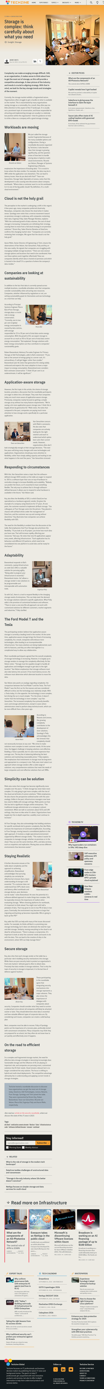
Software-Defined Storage (17, 1127)
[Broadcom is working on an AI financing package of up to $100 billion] (88, 1219)
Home (34, 3)
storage (29, 1127)
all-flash (7, 1124)
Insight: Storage (15, 42)
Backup (32, 1124)
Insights (65, 3)
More (77, 3)
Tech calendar (49, 1273)
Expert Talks (15, 1273)
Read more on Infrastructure (39, 1202)
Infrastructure (16, 16)
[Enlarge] (23, 136)
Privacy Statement (87, 1381)
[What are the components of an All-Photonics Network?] (16, 1219)
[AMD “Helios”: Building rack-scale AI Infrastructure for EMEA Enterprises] (10, 1308)
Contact (83, 1376)
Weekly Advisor (31, 1147)
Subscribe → (43, 1143)
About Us (83, 1373)
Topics (54, 3)
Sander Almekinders (11, 1252)
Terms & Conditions (87, 1378)
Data (37, 1124)
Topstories (43, 3)
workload (36, 1127)
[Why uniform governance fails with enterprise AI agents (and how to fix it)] (10, 1287)
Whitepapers (81, 1273)
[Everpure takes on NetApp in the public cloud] (40, 1219)
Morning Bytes (15, 1147)
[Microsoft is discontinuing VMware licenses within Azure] (64, 1219)
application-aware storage (19, 1124)
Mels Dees (57, 1255)
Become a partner (87, 1368)
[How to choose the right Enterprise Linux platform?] (75, 1305)
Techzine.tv (77, 822)
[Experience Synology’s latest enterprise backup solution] (75, 1286)
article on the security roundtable (27, 1113)
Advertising (84, 1371)
